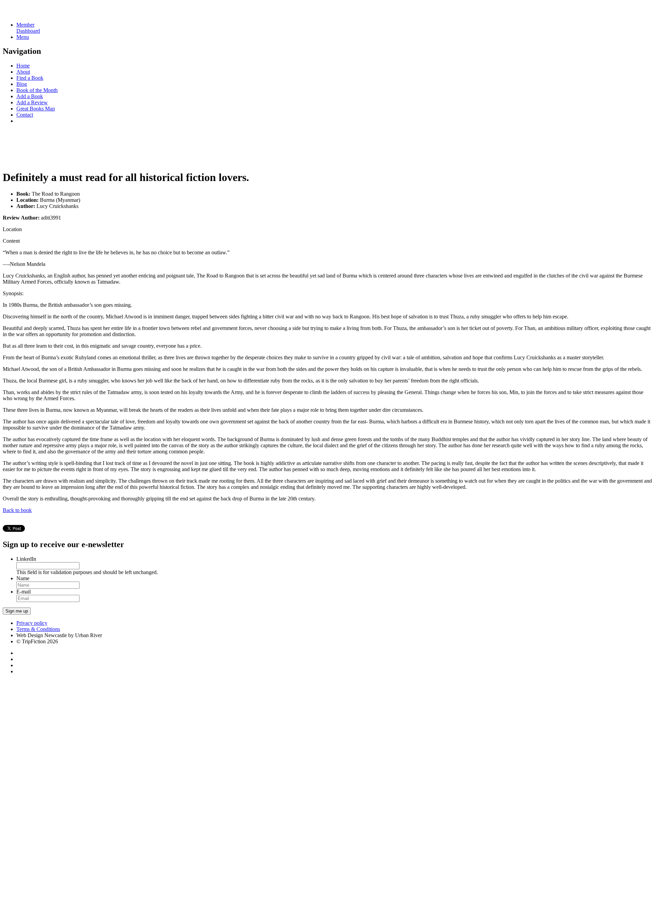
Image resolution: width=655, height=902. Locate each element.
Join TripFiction (248, 838)
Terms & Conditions (38, 629)
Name (22, 578)
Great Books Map (35, 108)
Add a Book (29, 96)
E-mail (23, 592)
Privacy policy (31, 623)
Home (23, 66)
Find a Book (29, 78)
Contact (24, 115)
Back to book (17, 510)
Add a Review (32, 102)
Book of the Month (37, 90)
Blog (21, 84)
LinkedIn (26, 559)
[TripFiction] (36, 13)
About (23, 72)
